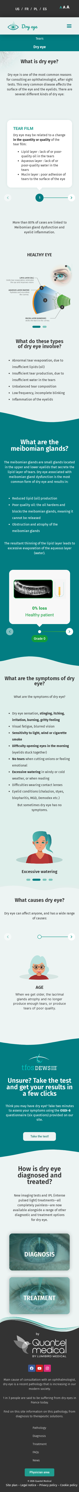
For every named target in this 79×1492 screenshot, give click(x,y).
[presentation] (36, 327)
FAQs (36, 1452)
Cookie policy (68, 1485)
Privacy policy (48, 1485)
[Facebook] (31, 1368)
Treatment (40, 1444)
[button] (69, 26)
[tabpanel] (39, 285)
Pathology (39, 1428)
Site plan (11, 1485)
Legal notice (28, 1485)
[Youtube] (39, 1368)
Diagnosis (39, 1436)
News (36, 1460)
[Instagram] (47, 1368)
